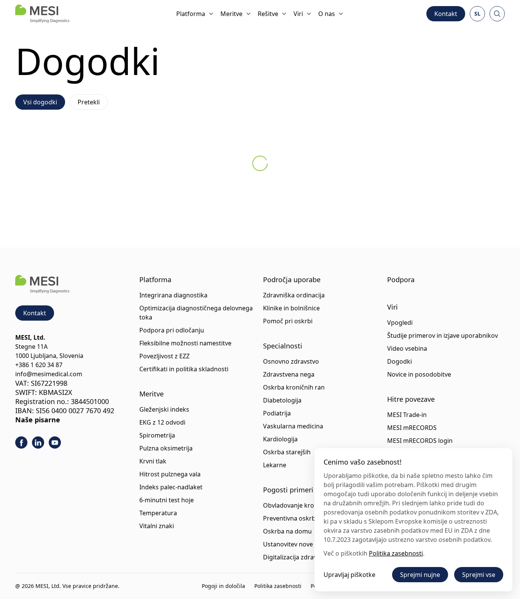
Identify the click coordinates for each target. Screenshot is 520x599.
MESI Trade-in (407, 415)
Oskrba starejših (287, 452)
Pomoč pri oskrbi (288, 321)
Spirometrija (157, 435)
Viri (298, 14)
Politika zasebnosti (277, 585)
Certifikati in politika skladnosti (183, 369)
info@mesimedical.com (48, 374)
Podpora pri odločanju (171, 330)
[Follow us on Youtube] (55, 442)
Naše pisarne (37, 419)
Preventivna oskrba (291, 518)
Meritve (231, 14)
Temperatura (158, 513)
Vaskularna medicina (293, 426)
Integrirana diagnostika (173, 295)
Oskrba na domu (287, 531)
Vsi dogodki (40, 102)
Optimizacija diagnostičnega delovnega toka (196, 312)
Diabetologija (282, 400)
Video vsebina (407, 348)
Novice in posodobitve (419, 374)
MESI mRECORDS (412, 427)
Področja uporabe (292, 279)
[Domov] (42, 14)
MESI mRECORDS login (420, 440)
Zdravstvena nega (288, 374)
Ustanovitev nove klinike (298, 544)
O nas (326, 14)
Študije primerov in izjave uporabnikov (442, 335)
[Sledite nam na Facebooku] (21, 442)
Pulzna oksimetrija (166, 448)
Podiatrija (277, 413)
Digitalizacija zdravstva (296, 557)
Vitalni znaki (156, 526)
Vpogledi (400, 322)
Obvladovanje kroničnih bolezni (308, 505)
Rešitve (268, 14)
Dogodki (399, 361)
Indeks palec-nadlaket (171, 487)
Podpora (401, 279)
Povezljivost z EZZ (164, 356)
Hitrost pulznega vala (170, 474)
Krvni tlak (152, 461)
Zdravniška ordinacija (294, 295)
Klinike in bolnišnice (291, 308)
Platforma (190, 14)
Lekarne (274, 465)
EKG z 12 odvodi (162, 422)
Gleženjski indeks (164, 409)
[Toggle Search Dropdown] (497, 13)
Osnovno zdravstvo (291, 361)
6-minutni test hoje (166, 500)
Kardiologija (280, 439)
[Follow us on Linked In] (38, 442)
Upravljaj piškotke (349, 574)
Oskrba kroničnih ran (294, 387)
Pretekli (89, 102)
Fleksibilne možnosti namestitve (185, 343)
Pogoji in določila (223, 585)
